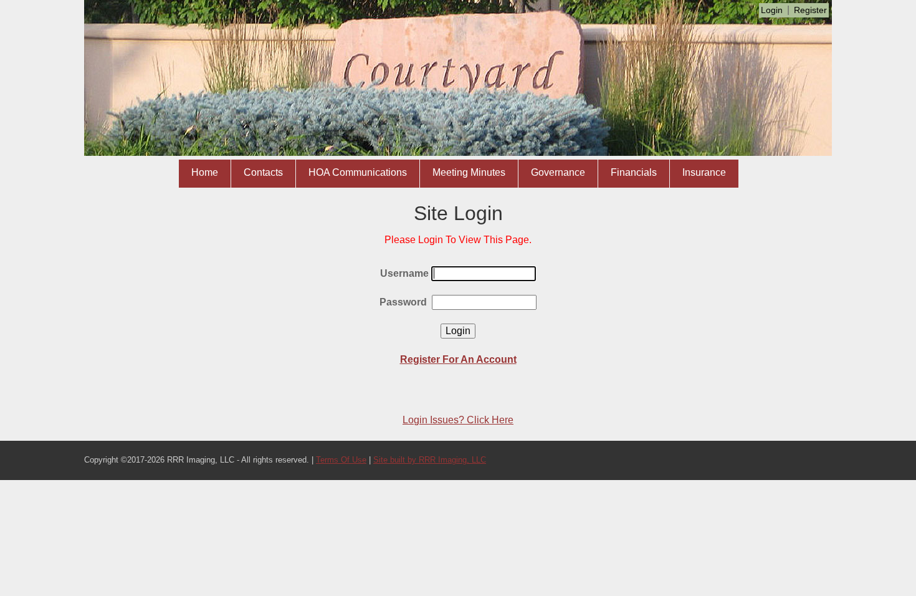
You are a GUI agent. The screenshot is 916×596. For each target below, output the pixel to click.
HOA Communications (357, 172)
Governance (558, 172)
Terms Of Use (341, 459)
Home (204, 172)
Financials (634, 172)
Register (810, 10)
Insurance (704, 172)
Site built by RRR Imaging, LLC (429, 459)
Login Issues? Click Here (458, 420)
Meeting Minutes (468, 172)
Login (772, 10)
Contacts (263, 172)
